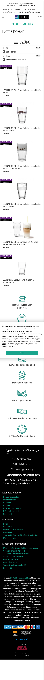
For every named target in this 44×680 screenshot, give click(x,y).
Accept (22, 353)
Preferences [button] (11, 346)
